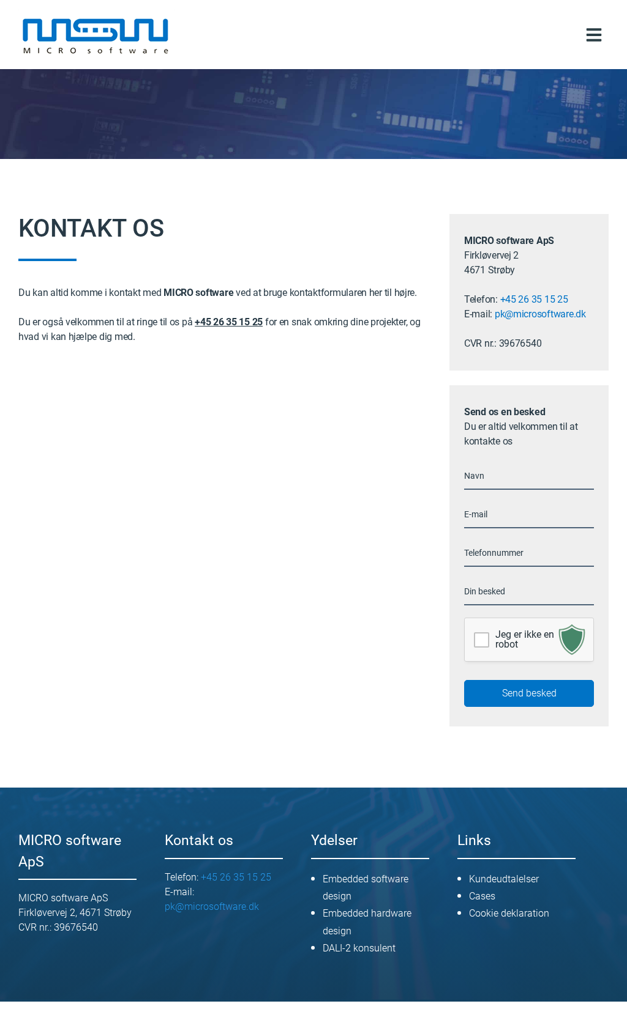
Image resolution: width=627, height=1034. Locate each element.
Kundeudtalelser (504, 879)
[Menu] (594, 34)
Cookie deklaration (509, 913)
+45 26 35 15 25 (534, 299)
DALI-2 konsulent (359, 948)
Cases (482, 896)
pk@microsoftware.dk (540, 314)
